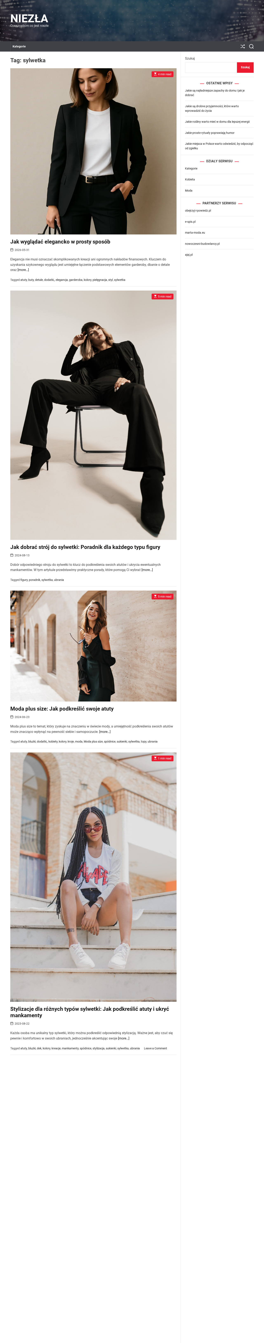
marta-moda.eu (195, 232)
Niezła (29, 18)
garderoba (75, 279)
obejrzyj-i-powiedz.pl (198, 210)
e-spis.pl (190, 221)
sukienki (122, 741)
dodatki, (49, 279)
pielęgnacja (100, 279)
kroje (71, 741)
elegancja (62, 279)
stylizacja (99, 1048)
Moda (188, 190)
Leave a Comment (155, 1048)
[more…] (23, 270)
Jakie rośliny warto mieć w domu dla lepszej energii (217, 121)
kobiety (53, 741)
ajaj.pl (189, 254)
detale (39, 279)
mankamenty (70, 1048)
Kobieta (190, 179)
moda (78, 741)
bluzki (32, 741)
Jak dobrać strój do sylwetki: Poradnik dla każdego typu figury (85, 547)
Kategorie (19, 46)
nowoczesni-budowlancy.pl (202, 243)
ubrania (59, 579)
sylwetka (119, 279)
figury (24, 579)
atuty (23, 279)
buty (31, 279)
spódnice (110, 741)
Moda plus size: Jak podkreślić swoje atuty (62, 709)
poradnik (34, 579)
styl (110, 279)
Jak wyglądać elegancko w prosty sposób (60, 242)
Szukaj (190, 58)
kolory (87, 279)
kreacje (56, 1048)
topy (143, 741)
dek (39, 1048)
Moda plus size (93, 741)
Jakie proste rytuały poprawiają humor (210, 132)
